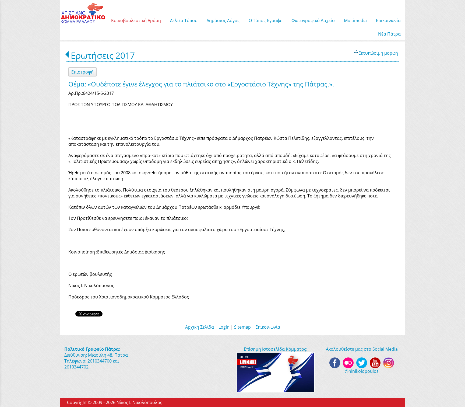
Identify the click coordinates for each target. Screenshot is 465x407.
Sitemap (242, 327)
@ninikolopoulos (362, 371)
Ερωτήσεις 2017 (103, 55)
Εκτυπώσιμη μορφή (378, 53)
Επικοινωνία (267, 327)
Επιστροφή (82, 72)
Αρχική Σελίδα (199, 327)
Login (224, 327)
